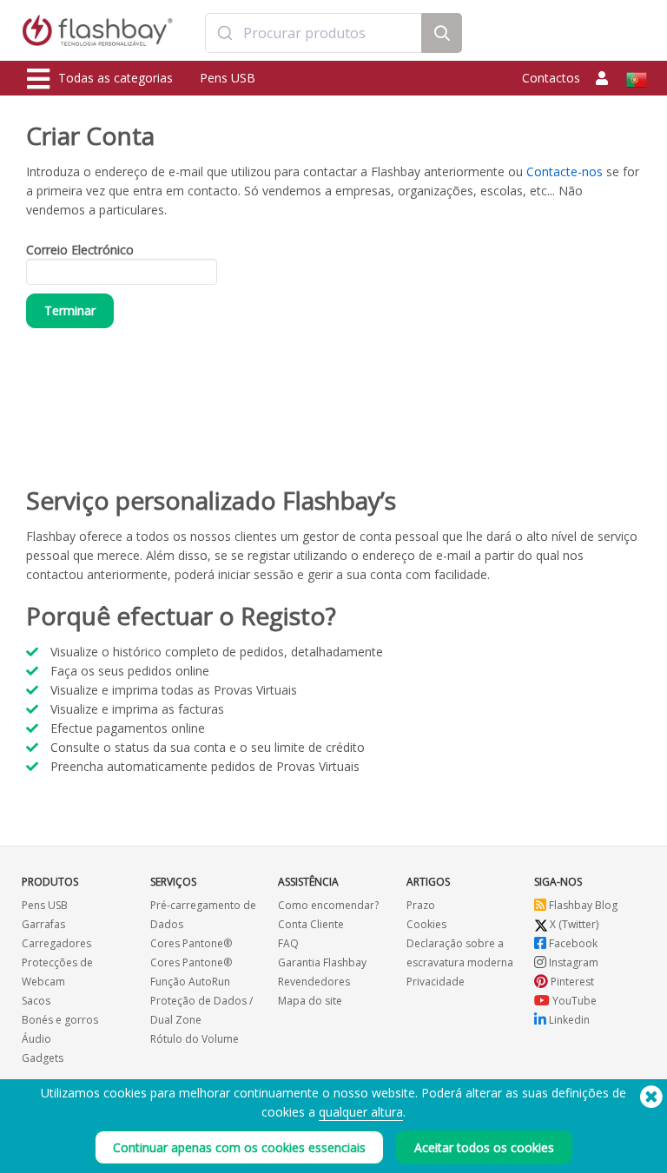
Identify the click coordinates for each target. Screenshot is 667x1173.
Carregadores (56, 943)
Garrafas (43, 924)
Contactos (551, 77)
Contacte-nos (564, 171)
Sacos (36, 1000)
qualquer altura (361, 1112)
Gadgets (42, 1058)
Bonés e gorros (60, 1019)
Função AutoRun (190, 981)
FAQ (288, 943)
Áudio (36, 1038)
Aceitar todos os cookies (484, 1147)
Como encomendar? (328, 905)
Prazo (420, 905)
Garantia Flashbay (322, 962)
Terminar (70, 310)
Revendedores (314, 981)
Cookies (426, 924)
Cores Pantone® (191, 943)
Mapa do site (310, 1000)
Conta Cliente (311, 924)
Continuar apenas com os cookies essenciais (239, 1147)
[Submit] (224, 33)
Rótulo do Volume (194, 1038)
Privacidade (435, 981)
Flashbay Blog (581, 905)
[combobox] (313, 33)
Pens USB (227, 77)
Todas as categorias (115, 77)
